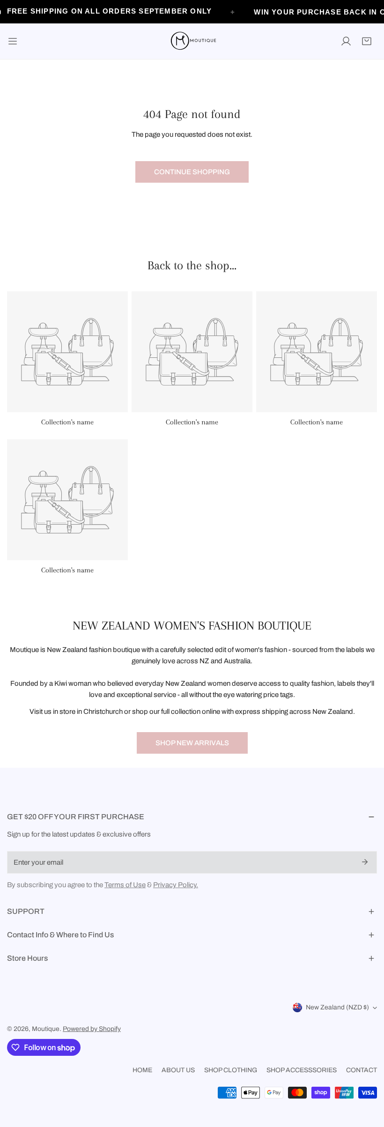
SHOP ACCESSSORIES (301, 1070)
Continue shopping (192, 172)
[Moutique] (192, 41)
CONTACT (361, 1070)
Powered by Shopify (92, 1028)
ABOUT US (178, 1070)
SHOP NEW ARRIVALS (192, 743)
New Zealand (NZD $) (337, 1007)
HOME (142, 1070)
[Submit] (365, 862)
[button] (366, 41)
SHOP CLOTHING (230, 1070)
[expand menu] (12, 41)
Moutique (45, 1028)
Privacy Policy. (175, 885)
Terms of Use (125, 885)
